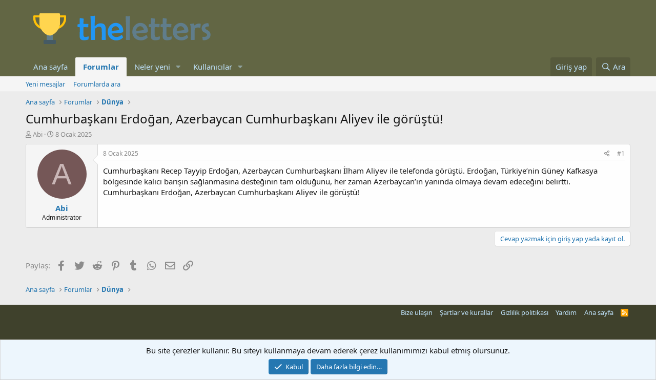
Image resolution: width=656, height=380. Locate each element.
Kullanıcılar (212, 66)
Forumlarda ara (96, 84)
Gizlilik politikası (524, 312)
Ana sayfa (50, 66)
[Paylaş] (607, 154)
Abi (38, 134)
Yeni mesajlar (45, 84)
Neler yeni (152, 66)
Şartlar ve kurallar (466, 312)
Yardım (566, 312)
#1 (621, 153)
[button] (178, 66)
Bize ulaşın (417, 312)
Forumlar (101, 66)
